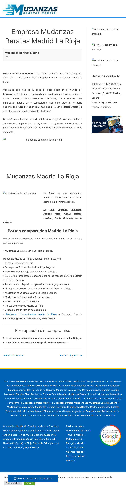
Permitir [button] (29, 483)
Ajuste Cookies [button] (13, 483)
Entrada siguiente (71, 355)
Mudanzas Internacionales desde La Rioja (31, 314)
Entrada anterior (13, 355)
